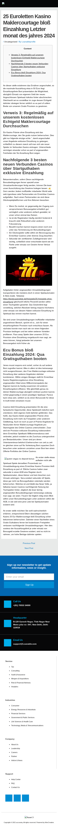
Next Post (29, 548)
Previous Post (29, 543)
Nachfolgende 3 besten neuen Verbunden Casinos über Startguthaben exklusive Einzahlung (29, 67)
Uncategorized (10, 42)
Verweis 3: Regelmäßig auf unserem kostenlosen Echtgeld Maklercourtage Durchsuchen (28, 58)
